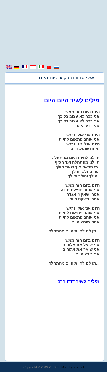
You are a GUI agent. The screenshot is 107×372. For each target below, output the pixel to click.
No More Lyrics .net (70, 367)
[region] (53, 33)
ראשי (91, 77)
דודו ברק (72, 77)
